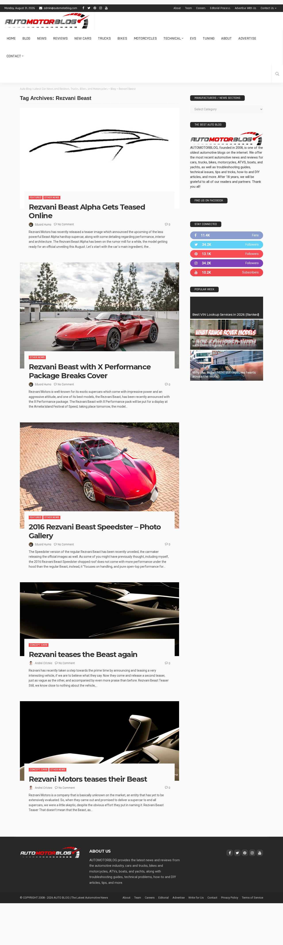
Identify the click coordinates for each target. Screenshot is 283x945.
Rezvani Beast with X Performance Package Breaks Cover (90, 371)
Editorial (163, 897)
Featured (35, 197)
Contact (14, 56)
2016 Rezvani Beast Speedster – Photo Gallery (95, 531)
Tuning (208, 38)
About (177, 8)
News (41, 38)
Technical (172, 38)
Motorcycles (145, 38)
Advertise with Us (245, 8)
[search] (277, 74)
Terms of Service (252, 897)
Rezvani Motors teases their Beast (88, 779)
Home (11, 38)
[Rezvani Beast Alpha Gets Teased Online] (99, 158)
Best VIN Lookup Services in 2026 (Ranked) (225, 315)
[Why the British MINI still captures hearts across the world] (226, 366)
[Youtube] (226, 272)
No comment (66, 224)
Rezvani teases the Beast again (83, 654)
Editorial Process (220, 8)
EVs (193, 38)
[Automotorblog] (47, 21)
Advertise (247, 38)
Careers (201, 8)
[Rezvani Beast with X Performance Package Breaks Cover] (99, 315)
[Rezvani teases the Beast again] (99, 619)
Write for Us (196, 897)
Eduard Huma (43, 224)
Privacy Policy (229, 897)
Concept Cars (38, 645)
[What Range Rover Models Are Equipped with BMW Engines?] (226, 335)
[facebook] (226, 235)
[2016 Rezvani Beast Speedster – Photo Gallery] (99, 475)
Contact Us (267, 8)
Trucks (104, 38)
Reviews (60, 38)
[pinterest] (226, 254)
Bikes (122, 38)
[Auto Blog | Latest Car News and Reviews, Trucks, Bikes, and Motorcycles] (50, 852)
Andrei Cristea (43, 663)
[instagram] (226, 263)
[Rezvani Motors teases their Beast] (99, 741)
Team (188, 8)
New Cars (82, 38)
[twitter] (226, 244)
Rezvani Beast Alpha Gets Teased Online (87, 211)
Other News (51, 197)
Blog (26, 38)
